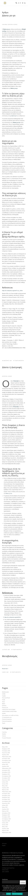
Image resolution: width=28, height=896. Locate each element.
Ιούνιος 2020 (5, 824)
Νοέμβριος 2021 (6, 797)
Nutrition (10, 24)
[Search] (15, 3)
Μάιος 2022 (5, 785)
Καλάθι (3, 713)
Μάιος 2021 (5, 807)
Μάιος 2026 (5, 747)
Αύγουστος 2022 (6, 780)
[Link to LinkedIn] (25, 3)
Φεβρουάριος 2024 (6, 768)
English (4, 845)
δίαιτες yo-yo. (9, 493)
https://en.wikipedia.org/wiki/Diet (12, 617)
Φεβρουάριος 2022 (6, 791)
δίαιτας (15, 122)
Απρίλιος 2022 (5, 787)
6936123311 (5, 869)
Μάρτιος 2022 (5, 789)
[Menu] (18, 3)
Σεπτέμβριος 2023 (6, 776)
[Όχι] (26, 890)
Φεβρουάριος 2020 (6, 832)
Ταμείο (3, 723)
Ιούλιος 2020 (5, 822)
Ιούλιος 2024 (5, 764)
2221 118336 (5, 871)
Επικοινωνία (5, 707)
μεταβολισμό (13, 115)
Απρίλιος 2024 (5, 766)
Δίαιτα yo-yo (8, 15)
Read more (5, 668)
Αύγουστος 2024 (6, 762)
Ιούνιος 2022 (5, 783)
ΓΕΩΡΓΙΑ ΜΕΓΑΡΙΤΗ (19, 360)
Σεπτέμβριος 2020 (6, 818)
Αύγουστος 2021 (6, 803)
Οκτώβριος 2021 (6, 799)
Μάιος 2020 (5, 826)
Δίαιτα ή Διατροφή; (12, 367)
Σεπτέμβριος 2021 (6, 801)
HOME (3, 694)
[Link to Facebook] (20, 3)
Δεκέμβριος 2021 (6, 795)
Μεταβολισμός (9, 656)
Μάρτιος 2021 (5, 811)
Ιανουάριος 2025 (6, 758)
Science (15, 24)
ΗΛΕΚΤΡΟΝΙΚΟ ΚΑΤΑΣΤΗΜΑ (9, 711)
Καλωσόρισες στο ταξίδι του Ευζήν (10, 715)
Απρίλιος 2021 (5, 809)
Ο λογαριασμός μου (7, 717)
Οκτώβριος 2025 (6, 750)
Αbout (3, 701)
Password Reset (6, 697)
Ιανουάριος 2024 (6, 770)
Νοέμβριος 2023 (6, 774)
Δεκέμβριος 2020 (6, 813)
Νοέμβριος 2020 (6, 815)
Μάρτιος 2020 (5, 830)
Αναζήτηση (5, 879)
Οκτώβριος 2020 (6, 817)
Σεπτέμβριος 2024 (6, 760)
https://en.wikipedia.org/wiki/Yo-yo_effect (12, 290)
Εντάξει (8, 893)
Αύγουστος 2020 (6, 820)
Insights (4, 695)
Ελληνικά (4, 843)
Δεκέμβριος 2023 (6, 772)
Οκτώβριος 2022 (6, 778)
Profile (3, 699)
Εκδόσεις (4, 705)
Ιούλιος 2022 (5, 782)
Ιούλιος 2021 (5, 805)
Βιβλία (3, 703)
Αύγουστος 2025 (6, 752)
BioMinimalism (5, 692)
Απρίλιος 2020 (5, 828)
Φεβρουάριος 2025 (6, 756)
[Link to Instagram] (23, 3)
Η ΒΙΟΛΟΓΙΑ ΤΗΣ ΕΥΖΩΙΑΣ (8, 709)
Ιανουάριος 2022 (6, 793)
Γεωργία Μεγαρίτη (6, 738)
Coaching (4, 24)
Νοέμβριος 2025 (6, 748)
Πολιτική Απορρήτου (7, 719)
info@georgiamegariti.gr (8, 868)
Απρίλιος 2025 (5, 754)
